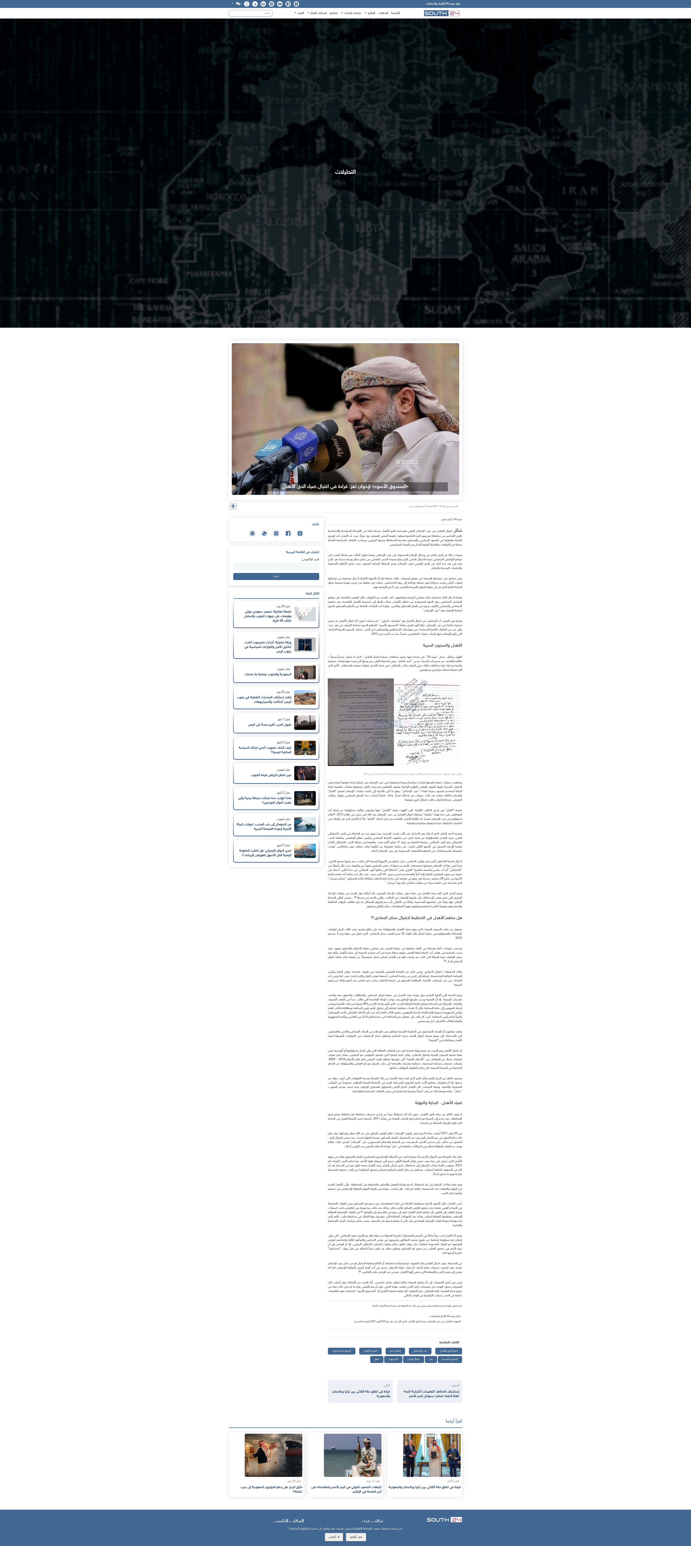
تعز (431, 1359)
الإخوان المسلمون (341, 1351)
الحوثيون (393, 1359)
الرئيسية (395, 13)
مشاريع (334, 13)
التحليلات (383, 13)
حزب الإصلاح (420, 1351)
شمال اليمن (414, 1359)
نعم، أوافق (356, 1537)
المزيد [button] (300, 13)
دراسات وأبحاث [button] (352, 13)
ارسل (276, 576)
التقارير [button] (371, 13)
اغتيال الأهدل (370, 1351)
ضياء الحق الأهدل (449, 1351)
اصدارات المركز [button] (318, 13)
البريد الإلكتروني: (310, 559)
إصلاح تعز (395, 1351)
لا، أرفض (334, 1537)
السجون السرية (450, 1359)
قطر (377, 1359)
